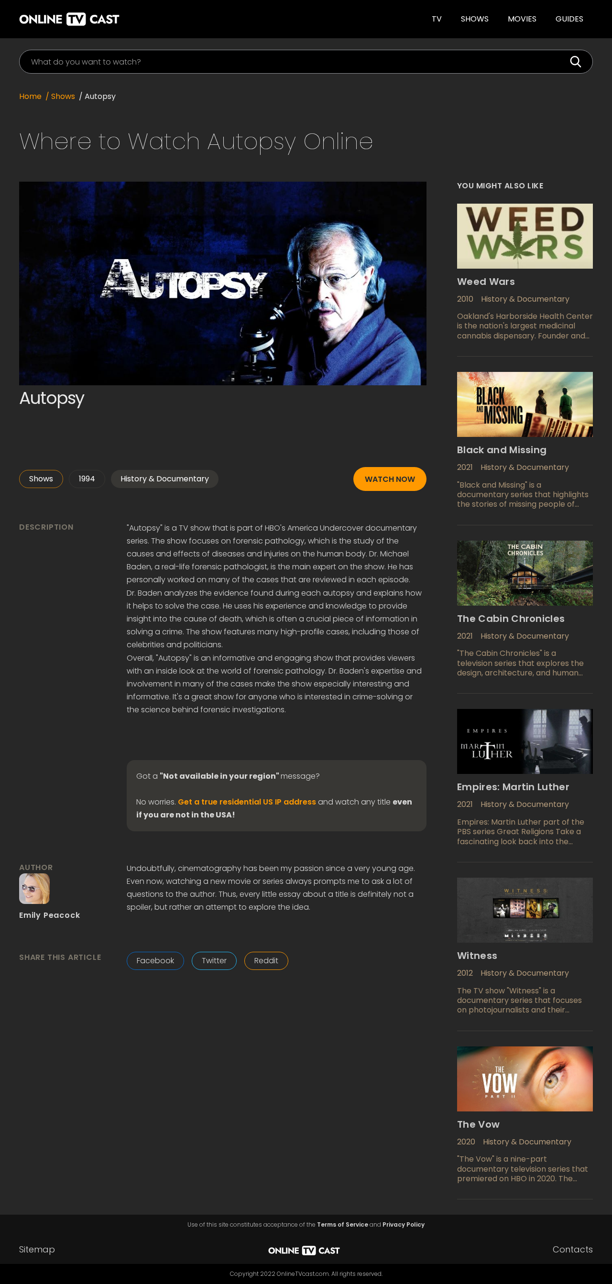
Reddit (266, 960)
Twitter (214, 960)
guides (569, 18)
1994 (87, 478)
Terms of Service (342, 1225)
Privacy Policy (403, 1225)
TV (437, 18)
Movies (522, 18)
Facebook (155, 960)
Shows (475, 18)
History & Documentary (164, 478)
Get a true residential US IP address (247, 802)
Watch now (390, 479)
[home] (145, 19)
